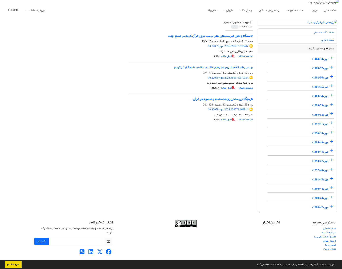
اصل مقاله (223, 56)
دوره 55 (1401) (320, 87)
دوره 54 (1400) (320, 96)
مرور (315, 10)
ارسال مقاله (246, 10)
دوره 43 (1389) (320, 198)
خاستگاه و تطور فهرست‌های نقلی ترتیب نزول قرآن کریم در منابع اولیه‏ (210, 36)
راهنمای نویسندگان (269, 10)
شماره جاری (327, 39)
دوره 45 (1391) (320, 179)
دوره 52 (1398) (320, 114)
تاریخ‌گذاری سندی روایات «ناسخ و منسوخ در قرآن (223, 99)
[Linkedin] (91, 253)
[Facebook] (108, 253)
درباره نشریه (329, 232)
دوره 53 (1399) (320, 105)
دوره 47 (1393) (320, 161)
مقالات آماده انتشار (324, 32)
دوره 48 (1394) (320, 151)
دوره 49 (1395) (320, 142)
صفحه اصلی (330, 10)
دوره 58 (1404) (320, 59)
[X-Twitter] (100, 253)
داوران (229, 10)
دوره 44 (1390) (320, 188)
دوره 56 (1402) (320, 77)
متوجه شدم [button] (13, 264)
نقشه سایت (329, 249)
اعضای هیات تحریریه (325, 236)
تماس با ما (212, 10)
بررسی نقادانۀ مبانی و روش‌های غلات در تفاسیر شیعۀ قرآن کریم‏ (213, 67)
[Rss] (82, 253)
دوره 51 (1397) (320, 124)
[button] (255, 264)
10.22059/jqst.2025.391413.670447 (228, 46)
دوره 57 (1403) (320, 68)
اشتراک (41, 241)
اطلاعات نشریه (295, 10)
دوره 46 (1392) (320, 170)
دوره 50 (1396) (320, 133)
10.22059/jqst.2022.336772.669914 (228, 109)
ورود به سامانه (36, 10)
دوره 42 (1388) (320, 207)
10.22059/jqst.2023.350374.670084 (228, 77)
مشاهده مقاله (245, 56)
